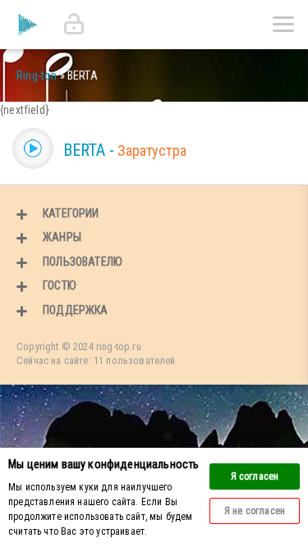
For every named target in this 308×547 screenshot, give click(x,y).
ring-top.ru (118, 346)
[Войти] (74, 24)
